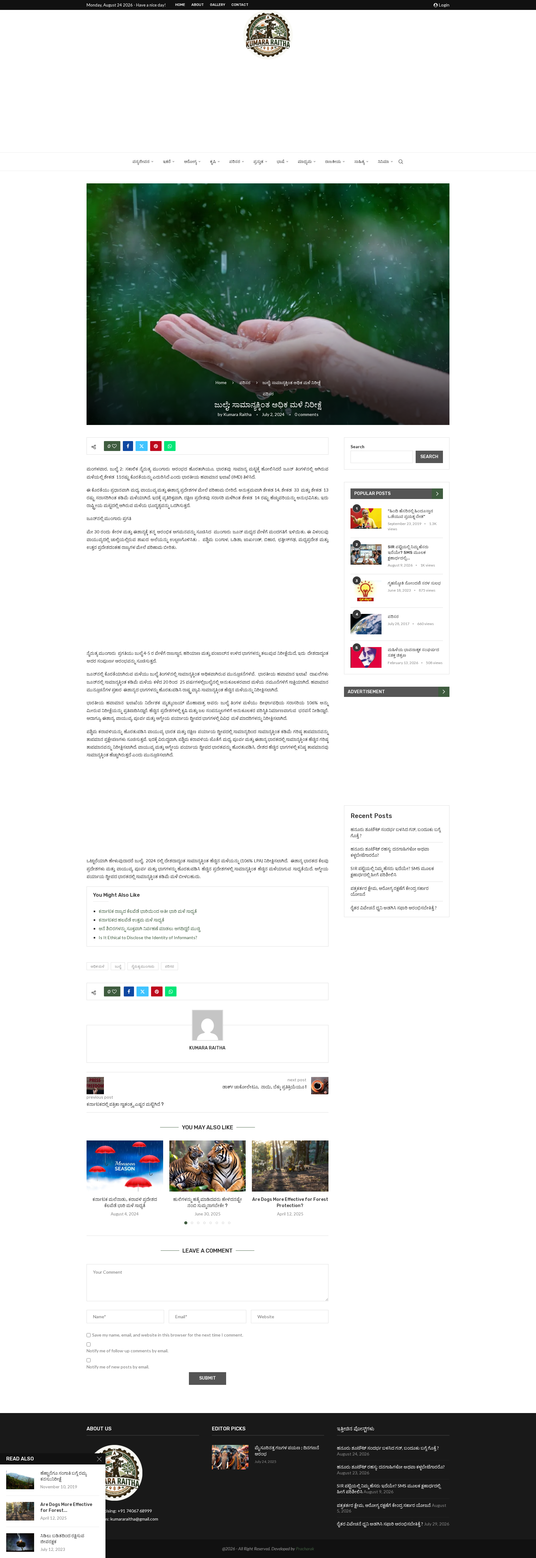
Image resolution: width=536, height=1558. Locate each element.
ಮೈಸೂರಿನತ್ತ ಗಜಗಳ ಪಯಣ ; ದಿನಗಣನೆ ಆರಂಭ (287, 1451)
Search (357, 446)
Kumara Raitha (237, 414)
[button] (95, 1182)
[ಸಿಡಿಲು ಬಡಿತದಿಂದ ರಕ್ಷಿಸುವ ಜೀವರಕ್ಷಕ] (20, 1542)
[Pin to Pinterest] (156, 446)
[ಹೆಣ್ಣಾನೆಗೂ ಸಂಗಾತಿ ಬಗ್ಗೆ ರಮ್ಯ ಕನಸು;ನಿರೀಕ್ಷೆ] (20, 1480)
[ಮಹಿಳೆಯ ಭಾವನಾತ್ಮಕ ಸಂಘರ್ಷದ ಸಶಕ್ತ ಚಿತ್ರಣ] (366, 657)
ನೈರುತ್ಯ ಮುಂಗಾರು (143, 966)
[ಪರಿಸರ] (366, 624)
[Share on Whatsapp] (170, 446)
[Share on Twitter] (142, 446)
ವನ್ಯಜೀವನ (141, 161)
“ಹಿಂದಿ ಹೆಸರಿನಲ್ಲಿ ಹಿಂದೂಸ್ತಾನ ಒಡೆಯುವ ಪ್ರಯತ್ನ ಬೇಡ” (410, 514)
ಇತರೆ (167, 161)
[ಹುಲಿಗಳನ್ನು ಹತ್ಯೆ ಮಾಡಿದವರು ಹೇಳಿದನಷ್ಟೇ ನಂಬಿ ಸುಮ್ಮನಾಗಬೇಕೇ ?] (207, 1165)
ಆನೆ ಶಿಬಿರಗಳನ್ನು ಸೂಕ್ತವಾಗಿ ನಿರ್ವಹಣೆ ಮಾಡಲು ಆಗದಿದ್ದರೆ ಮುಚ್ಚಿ (149, 928)
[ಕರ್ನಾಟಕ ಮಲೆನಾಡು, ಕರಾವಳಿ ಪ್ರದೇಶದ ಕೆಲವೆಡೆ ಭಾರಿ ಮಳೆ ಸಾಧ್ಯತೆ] (125, 1165)
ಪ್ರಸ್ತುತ (258, 161)
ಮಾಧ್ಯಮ (305, 161)
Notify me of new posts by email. (118, 1366)
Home (180, 5)
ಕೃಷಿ (213, 161)
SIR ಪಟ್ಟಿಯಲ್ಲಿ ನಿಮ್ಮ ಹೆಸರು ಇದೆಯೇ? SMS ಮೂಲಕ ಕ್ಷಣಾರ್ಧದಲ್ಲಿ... (408, 552)
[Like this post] (114, 446)
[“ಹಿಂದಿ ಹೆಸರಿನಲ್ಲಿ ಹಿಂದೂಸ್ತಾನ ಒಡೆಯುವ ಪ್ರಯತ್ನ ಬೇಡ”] (366, 518)
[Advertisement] (268, 106)
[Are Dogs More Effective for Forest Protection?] (290, 1165)
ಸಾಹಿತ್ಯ (359, 161)
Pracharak (305, 1548)
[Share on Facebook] (128, 446)
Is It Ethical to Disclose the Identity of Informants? (148, 937)
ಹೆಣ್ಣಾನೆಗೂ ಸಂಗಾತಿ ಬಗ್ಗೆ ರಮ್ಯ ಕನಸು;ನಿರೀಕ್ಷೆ (63, 1476)
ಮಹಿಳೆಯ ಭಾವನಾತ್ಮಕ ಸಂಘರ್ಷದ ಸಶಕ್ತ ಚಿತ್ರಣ (413, 652)
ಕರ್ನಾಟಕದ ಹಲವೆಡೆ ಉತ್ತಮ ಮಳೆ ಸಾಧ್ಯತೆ (131, 919)
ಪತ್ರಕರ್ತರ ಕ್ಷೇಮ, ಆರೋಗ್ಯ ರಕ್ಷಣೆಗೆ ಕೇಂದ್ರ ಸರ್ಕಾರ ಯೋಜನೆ (384, 1505)
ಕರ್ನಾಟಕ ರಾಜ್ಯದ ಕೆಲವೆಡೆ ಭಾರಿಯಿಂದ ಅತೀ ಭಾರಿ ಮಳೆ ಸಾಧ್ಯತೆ (148, 911)
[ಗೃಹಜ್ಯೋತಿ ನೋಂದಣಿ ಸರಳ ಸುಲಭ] (366, 590)
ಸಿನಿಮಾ (383, 161)
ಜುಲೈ (118, 966)
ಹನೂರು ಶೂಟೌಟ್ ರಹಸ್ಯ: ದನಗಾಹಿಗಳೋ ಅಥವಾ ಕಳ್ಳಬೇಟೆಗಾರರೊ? (391, 1466)
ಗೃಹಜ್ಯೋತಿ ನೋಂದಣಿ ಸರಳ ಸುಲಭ (414, 583)
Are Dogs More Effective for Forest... (66, 1507)
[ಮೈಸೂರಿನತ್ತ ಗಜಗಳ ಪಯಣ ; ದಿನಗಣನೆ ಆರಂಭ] (230, 1457)
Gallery (217, 5)
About (197, 5)
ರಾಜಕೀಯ (333, 161)
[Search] (401, 162)
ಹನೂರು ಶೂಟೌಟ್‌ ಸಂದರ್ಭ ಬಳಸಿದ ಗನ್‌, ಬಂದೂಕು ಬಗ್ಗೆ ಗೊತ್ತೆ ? (388, 1448)
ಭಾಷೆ (280, 161)
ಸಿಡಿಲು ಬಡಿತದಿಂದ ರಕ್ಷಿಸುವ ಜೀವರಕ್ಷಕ (62, 1538)
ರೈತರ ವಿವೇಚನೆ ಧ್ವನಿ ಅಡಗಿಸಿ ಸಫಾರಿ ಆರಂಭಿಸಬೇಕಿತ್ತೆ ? (394, 907)
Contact (239, 5)
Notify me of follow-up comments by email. (127, 1350)
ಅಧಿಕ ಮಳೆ (97, 966)
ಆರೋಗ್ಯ (190, 161)
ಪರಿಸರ (234, 161)
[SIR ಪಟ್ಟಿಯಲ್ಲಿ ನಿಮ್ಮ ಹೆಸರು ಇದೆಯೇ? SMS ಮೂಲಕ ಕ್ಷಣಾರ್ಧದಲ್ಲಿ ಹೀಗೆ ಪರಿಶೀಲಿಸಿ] (366, 554)
